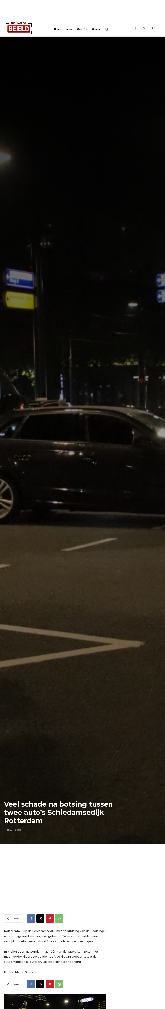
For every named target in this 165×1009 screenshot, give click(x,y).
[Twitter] (144, 28)
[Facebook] (135, 28)
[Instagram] (153, 28)
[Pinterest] (50, 918)
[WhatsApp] (59, 918)
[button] (106, 29)
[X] (40, 918)
